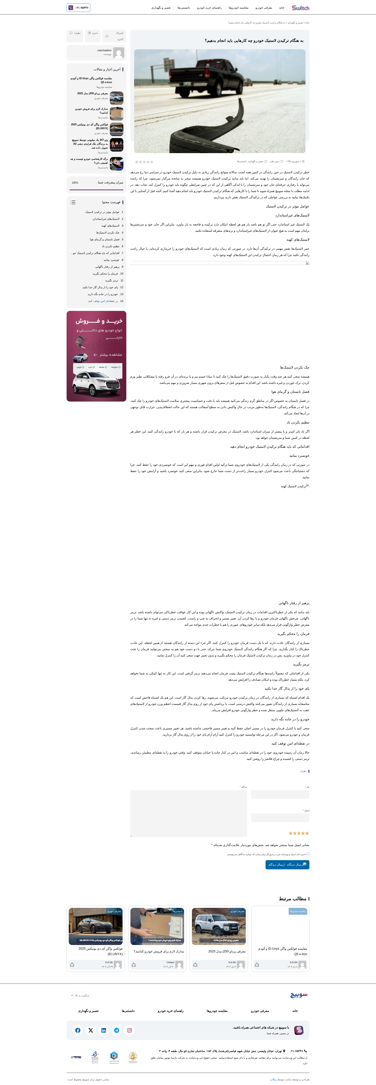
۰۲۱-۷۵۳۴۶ (82, 7)
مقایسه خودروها (239, 7)
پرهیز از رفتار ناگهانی (107, 266)
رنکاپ (273, 1079)
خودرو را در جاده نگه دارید (103, 294)
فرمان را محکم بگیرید (105, 273)
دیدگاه (243, 787)
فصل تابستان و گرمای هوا (104, 239)
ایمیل (306, 810)
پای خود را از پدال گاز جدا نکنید (100, 287)
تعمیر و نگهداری (161, 7)
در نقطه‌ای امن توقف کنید (103, 300)
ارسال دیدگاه (277, 864)
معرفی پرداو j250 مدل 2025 (227, 951)
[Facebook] (77, 1030)
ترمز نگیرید (111, 280)
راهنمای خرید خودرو (209, 7)
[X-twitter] (90, 1030)
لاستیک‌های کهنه (110, 225)
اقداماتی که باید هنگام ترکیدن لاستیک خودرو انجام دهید (94, 253)
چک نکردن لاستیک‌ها (107, 232)
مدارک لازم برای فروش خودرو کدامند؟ (159, 951)
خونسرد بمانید (111, 259)
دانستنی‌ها (184, 7)
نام (307, 787)
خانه (281, 7)
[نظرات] (71, 32)
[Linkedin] (103, 1030)
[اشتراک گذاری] (106, 36)
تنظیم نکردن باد (110, 246)
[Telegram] (116, 1030)
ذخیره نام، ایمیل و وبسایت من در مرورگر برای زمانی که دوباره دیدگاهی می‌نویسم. (266, 854)
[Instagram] (129, 1030)
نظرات (77, 33)
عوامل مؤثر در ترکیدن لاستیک (102, 212)
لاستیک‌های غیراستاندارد (105, 218)
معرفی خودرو (264, 7)
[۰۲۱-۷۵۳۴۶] (70, 7)
